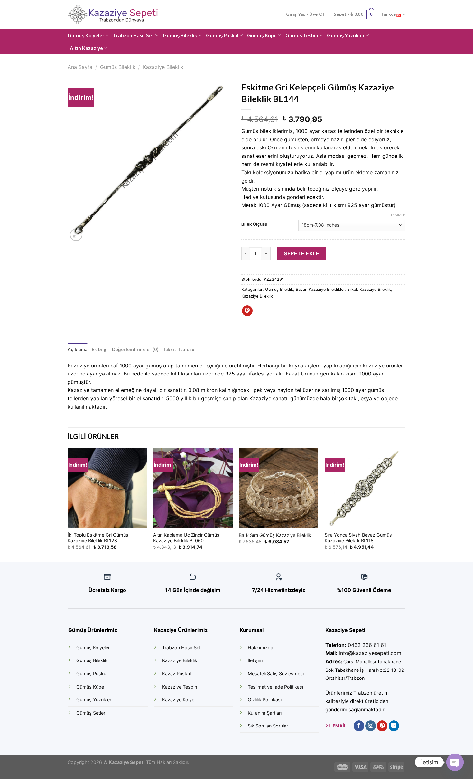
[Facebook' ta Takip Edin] (359, 725)
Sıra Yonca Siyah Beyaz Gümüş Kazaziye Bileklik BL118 (358, 538)
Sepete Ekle (301, 253)
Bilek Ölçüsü (254, 224)
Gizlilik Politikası (265, 699)
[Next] (403, 505)
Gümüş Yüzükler (346, 35)
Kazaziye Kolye (178, 699)
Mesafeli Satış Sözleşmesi (276, 673)
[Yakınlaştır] (76, 235)
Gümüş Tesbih (301, 35)
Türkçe (388, 14)
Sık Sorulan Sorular (268, 725)
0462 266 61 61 (367, 645)
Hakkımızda (260, 647)
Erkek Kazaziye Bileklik (369, 289)
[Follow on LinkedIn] (394, 725)
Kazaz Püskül (176, 673)
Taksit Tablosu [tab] (179, 349)
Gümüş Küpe (262, 35)
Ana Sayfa (80, 67)
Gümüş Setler (90, 713)
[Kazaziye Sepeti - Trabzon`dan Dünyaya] (116, 15)
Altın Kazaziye (86, 48)
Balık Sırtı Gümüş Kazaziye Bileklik (275, 535)
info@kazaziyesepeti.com (370, 653)
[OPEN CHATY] (455, 762)
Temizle (397, 215)
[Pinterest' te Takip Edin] (382, 725)
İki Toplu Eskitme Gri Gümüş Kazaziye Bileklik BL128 (98, 538)
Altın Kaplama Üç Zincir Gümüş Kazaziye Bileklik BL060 (186, 538)
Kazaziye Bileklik (163, 67)
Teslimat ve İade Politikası (275, 686)
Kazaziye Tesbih (179, 686)
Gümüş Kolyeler (86, 35)
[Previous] (68, 505)
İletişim (255, 660)
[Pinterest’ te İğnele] (247, 310)
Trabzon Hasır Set (133, 35)
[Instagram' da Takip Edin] (370, 725)
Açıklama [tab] (77, 349)
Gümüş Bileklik (180, 35)
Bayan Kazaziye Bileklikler (320, 289)
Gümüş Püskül (222, 35)
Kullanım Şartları (265, 713)
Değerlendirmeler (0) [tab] (135, 349)
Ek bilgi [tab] (99, 349)
